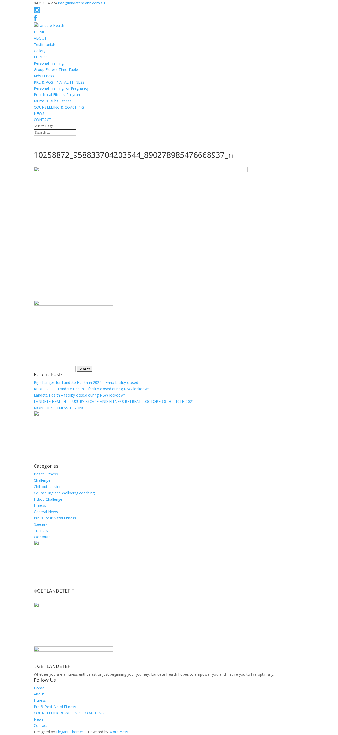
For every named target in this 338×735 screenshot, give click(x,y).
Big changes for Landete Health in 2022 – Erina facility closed (86, 382)
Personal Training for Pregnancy (61, 88)
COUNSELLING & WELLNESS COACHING (69, 712)
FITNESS (41, 56)
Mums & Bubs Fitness (53, 100)
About (39, 693)
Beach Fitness (46, 473)
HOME (39, 31)
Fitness (40, 505)
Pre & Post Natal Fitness (55, 518)
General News (46, 511)
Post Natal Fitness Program (57, 94)
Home (39, 687)
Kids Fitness (44, 75)
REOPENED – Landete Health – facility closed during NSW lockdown (92, 388)
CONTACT (42, 119)
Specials (41, 524)
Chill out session (48, 486)
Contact (40, 725)
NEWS (39, 113)
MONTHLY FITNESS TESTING (59, 407)
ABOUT (40, 38)
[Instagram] (37, 11)
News (39, 719)
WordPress (118, 731)
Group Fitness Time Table (56, 69)
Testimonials (45, 44)
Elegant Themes (70, 731)
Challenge (42, 480)
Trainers (41, 530)
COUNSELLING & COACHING (59, 107)
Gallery (39, 50)
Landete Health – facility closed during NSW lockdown (80, 395)
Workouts (42, 536)
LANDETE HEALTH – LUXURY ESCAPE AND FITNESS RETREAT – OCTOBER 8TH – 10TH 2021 (114, 401)
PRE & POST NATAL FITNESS (59, 82)
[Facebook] (35, 19)
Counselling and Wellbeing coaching (64, 492)
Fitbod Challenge (48, 499)
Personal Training (49, 63)
